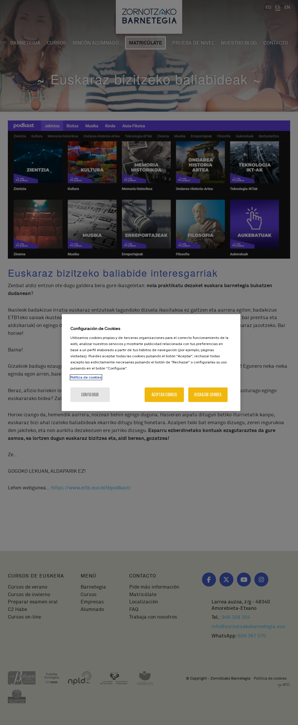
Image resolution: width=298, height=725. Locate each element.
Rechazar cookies (207, 394)
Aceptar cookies (164, 394)
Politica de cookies (86, 377)
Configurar (90, 394)
